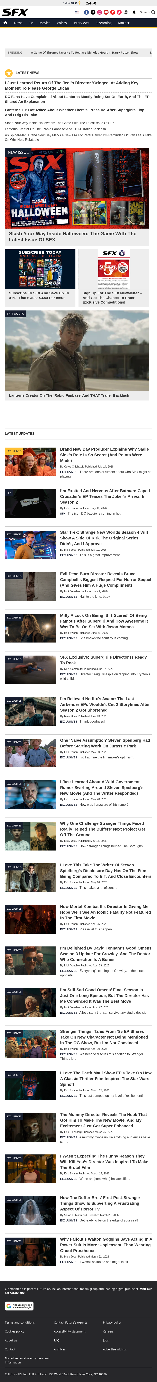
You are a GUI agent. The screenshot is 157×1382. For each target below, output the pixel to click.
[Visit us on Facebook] (86, 12)
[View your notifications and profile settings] (134, 12)
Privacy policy (112, 1322)
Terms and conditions (20, 1322)
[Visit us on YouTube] (106, 12)
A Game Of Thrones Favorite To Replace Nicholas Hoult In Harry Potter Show (84, 52)
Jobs (106, 1340)
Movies (44, 23)
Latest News (27, 73)
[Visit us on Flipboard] (112, 12)
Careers (108, 1331)
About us (11, 1340)
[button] (147, 12)
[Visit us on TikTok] (119, 12)
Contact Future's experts (70, 1322)
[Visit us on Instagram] (99, 12)
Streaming (104, 23)
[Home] (5, 22)
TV (31, 23)
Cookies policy (14, 1331)
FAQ (56, 1340)
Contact (10, 1349)
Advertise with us (115, 1349)
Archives (60, 1349)
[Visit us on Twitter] (93, 12)
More (122, 23)
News (18, 23)
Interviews (81, 23)
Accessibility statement (69, 1331)
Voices (62, 23)
